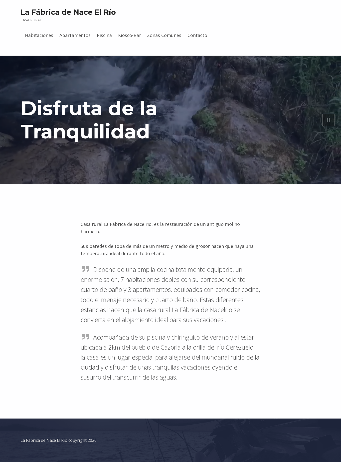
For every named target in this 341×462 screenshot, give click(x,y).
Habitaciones (39, 35)
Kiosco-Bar (129, 35)
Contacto (197, 35)
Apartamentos (75, 35)
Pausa (328, 120)
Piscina (104, 35)
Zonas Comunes (164, 35)
